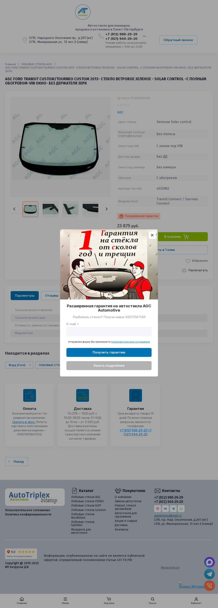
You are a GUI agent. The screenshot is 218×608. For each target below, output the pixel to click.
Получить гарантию (109, 352)
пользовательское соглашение (130, 341)
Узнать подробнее (109, 365)
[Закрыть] (152, 235)
